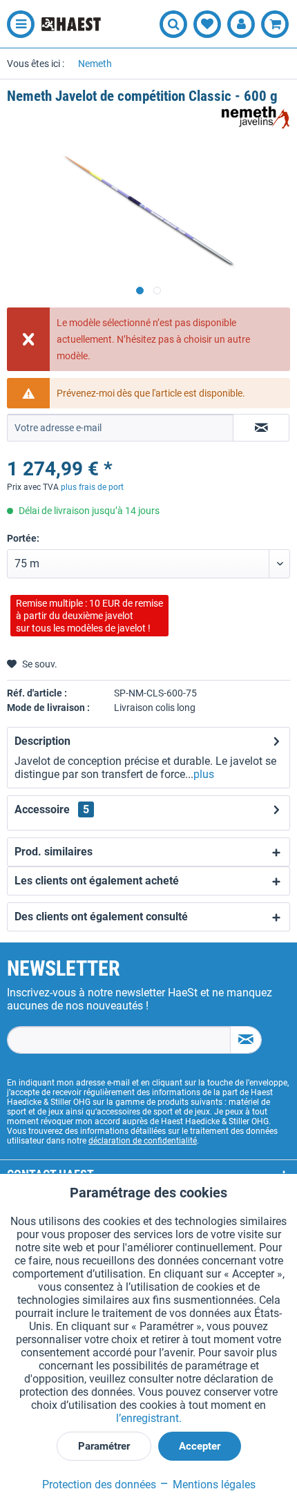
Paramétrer (104, 1446)
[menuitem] (17, 24)
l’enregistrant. (149, 1418)
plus (203, 774)
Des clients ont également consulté (101, 916)
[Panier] (275, 24)
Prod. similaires (54, 851)
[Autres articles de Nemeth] (255, 118)
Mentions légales (213, 1484)
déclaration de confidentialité (142, 1141)
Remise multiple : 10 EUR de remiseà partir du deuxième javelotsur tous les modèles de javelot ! (89, 616)
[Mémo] (207, 24)
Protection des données (99, 1484)
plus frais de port (92, 487)
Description (42, 741)
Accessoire (52, 809)
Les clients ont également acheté (97, 880)
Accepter (199, 1446)
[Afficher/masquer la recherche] (173, 24)
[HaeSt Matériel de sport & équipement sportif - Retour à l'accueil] (71, 23)
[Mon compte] (241, 24)
